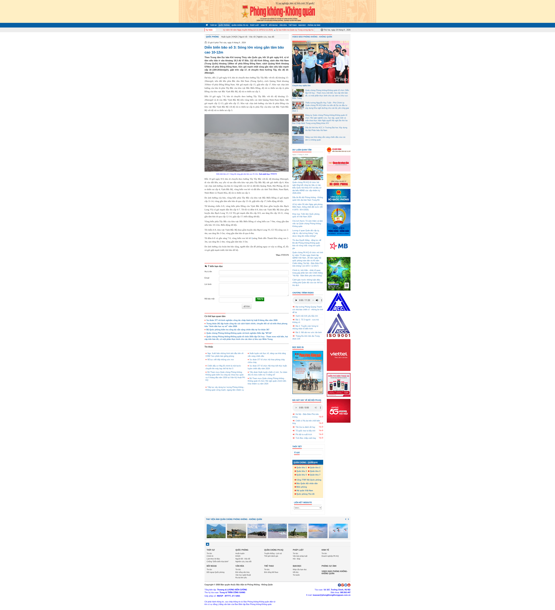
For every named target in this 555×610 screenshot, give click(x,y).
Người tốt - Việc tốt (247, 37)
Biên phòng (301, 487)
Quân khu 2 (315, 467)
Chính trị (210, 556)
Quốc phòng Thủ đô (305, 494)
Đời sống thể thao (271, 572)
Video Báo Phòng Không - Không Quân (312, 37)
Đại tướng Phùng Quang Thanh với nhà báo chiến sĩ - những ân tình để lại (307, 309)
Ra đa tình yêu (241, 578)
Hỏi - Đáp (296, 559)
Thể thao (292, 25)
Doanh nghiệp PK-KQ (330, 556)
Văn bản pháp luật (300, 556)
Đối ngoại (273, 25)
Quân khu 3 (301, 471)
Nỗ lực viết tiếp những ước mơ (220, 359)
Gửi (248, 306)
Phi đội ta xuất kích (304, 434)
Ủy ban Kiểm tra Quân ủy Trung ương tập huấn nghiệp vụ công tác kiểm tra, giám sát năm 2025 (303, 30)
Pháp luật (254, 25)
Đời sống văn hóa (242, 572)
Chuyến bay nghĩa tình (301, 86)
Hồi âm (295, 572)
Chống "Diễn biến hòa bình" (218, 562)
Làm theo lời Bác (213, 559)
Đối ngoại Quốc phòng (215, 572)
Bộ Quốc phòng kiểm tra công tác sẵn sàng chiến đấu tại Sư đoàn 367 (237, 330)
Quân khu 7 (315, 475)
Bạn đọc (302, 25)
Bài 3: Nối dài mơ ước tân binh (309, 332)
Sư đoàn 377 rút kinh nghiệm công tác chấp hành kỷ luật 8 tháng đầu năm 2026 (242, 320)
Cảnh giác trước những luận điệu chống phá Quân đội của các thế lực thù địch (307, 282)
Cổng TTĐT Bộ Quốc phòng (308, 480)
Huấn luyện (226, 37)
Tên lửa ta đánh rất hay (305, 427)
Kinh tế (264, 25)
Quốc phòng (224, 25)
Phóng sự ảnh (314, 25)
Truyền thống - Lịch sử (273, 553)
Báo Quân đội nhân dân (307, 483)
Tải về (321, 417)
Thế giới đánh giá (271, 556)
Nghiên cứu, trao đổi (265, 37)
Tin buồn (296, 575)
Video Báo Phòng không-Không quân (334, 572)
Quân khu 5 (301, 475)
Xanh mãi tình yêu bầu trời (307, 316)
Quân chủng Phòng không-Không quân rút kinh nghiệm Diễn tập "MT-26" (239, 333)
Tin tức (209, 553)
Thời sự (213, 25)
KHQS (235, 37)
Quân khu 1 (301, 467)
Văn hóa (283, 25)
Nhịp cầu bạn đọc (300, 570)
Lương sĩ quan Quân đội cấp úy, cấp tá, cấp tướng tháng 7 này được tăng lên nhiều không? (306, 233)
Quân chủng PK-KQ (240, 25)
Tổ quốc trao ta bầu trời (305, 431)
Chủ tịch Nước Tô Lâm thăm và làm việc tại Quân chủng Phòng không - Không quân (307, 223)
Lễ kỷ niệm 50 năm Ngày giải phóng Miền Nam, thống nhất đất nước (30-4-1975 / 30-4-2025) (307, 207)
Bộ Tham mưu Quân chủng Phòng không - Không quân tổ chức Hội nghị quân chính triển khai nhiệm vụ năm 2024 (267, 381)
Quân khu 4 (315, 471)
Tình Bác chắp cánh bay (306, 438)
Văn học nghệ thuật (243, 575)
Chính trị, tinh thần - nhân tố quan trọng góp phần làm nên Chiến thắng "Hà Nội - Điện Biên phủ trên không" (307, 273)
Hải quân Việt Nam (304, 490)
